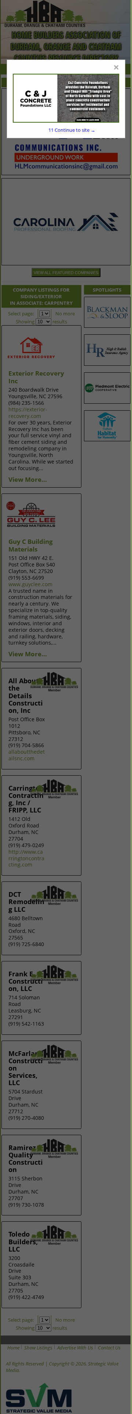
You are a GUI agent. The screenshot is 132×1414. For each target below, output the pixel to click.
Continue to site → (71, 130)
